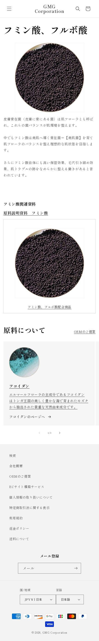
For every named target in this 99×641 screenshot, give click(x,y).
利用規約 (16, 518)
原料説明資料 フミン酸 (25, 213)
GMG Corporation (54, 632)
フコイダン (19, 386)
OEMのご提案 (85, 331)
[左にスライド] (39, 433)
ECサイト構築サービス (26, 486)
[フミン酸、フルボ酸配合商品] (49, 263)
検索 (12, 455)
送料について (19, 538)
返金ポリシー (19, 528)
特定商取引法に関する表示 (29, 507)
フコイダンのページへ (27, 416)
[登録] (76, 568)
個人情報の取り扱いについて (31, 497)
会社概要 (16, 466)
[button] (9, 9)
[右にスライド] (60, 433)
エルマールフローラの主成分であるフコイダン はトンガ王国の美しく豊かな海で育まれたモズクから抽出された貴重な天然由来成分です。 (48, 400)
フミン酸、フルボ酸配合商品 (49, 307)
